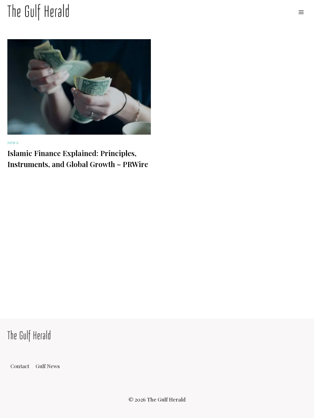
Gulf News (48, 366)
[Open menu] (301, 12)
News (12, 142)
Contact (19, 366)
